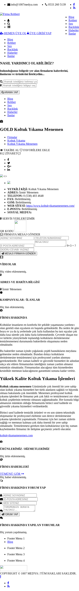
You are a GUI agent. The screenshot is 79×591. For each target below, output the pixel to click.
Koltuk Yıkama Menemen (22, 143)
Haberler (74, 30)
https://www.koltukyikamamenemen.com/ (50, 205)
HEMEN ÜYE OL (14, 33)
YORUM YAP (11, 514)
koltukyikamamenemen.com (16, 435)
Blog (71, 17)
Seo (71, 23)
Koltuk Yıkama (16, 140)
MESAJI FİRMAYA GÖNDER (20, 253)
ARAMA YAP (11, 92)
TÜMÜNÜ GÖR (10, 473)
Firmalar (12, 137)
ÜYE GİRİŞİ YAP (40, 33)
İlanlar (72, 33)
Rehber (73, 20)
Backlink (74, 27)
